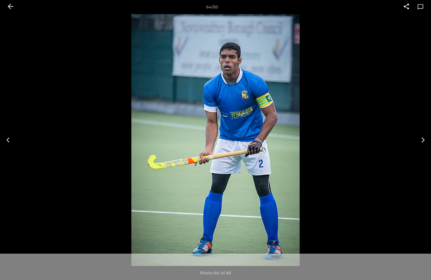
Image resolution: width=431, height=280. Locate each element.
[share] (406, 7)
